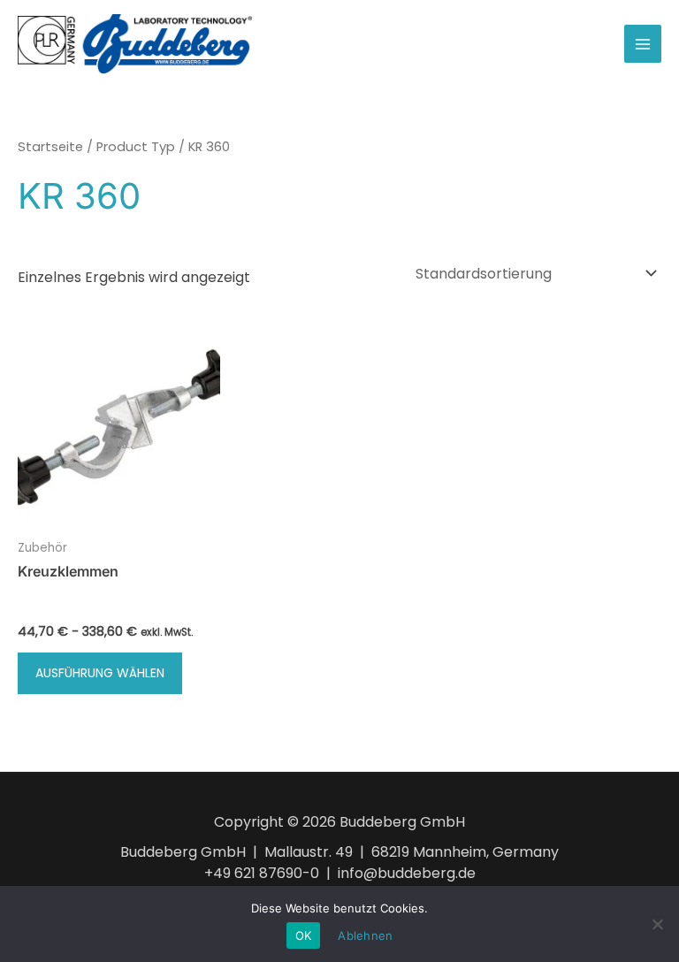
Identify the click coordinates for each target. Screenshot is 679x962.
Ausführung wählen (99, 673)
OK (303, 935)
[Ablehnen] (657, 924)
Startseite (50, 147)
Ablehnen (365, 935)
